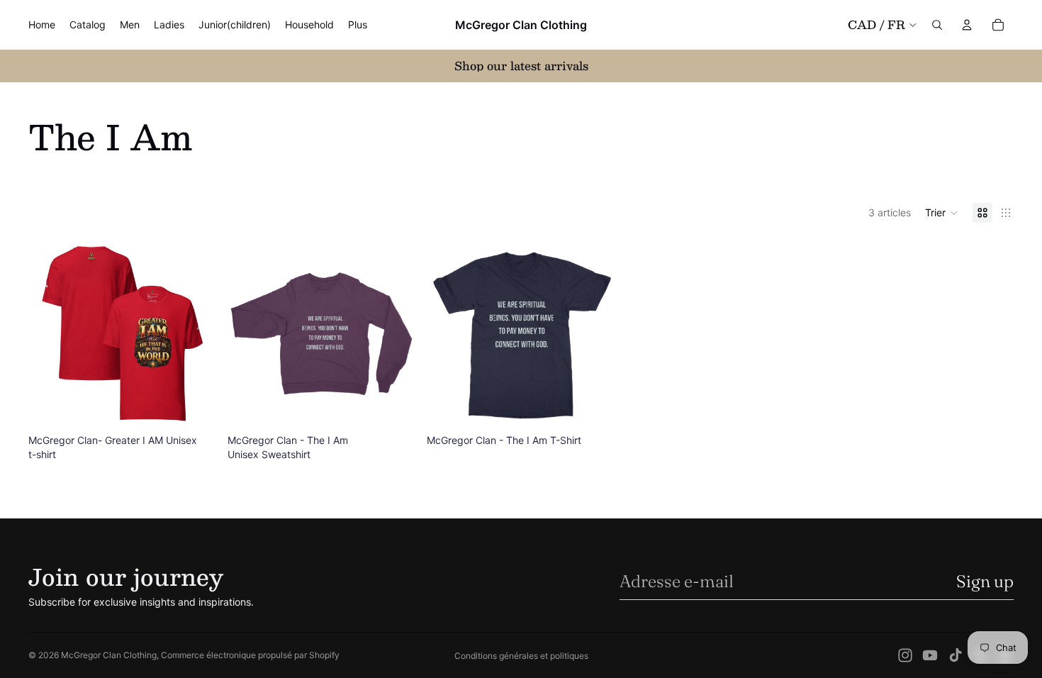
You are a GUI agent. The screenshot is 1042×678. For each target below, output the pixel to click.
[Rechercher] (937, 24)
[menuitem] (357, 25)
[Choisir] (194, 405)
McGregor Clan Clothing (109, 655)
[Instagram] (905, 655)
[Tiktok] (955, 655)
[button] (941, 212)
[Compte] (966, 24)
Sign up (985, 581)
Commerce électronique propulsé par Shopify (250, 655)
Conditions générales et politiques (521, 655)
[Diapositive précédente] (249, 334)
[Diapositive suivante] (394, 334)
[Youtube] (930, 655)
